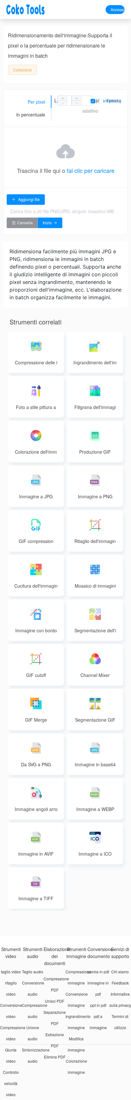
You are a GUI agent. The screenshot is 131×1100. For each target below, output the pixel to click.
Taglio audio (32, 971)
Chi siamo (120, 971)
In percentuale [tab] (30, 114)
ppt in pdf (98, 1005)
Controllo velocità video (11, 1083)
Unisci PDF (54, 1001)
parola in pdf (98, 971)
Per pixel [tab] (36, 102)
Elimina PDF (55, 1056)
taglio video (11, 971)
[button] (63, 102)
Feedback (120, 982)
